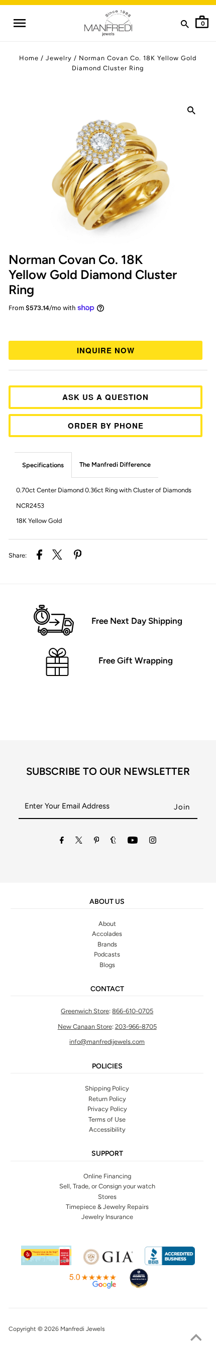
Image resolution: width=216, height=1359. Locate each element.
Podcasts (107, 954)
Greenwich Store (85, 1011)
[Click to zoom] (191, 112)
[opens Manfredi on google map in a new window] (92, 1287)
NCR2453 (30, 505)
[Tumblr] (113, 842)
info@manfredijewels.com (107, 1041)
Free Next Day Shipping (136, 621)
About (107, 923)
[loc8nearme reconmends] (138, 1287)
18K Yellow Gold (39, 520)
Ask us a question (105, 396)
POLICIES (107, 1066)
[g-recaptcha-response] (108, 1352)
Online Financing (107, 1176)
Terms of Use (107, 1119)
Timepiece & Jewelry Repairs (107, 1206)
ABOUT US (107, 902)
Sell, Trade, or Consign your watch (107, 1186)
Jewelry (59, 58)
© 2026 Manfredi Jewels (71, 1328)
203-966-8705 (136, 1026)
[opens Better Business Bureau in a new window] (170, 1263)
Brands (107, 944)
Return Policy (107, 1099)
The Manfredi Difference (115, 464)
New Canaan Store (85, 1026)
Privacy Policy (107, 1109)
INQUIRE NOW (106, 350)
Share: (18, 555)
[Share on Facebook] (39, 556)
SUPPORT (107, 1154)
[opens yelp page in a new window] (46, 1263)
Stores (107, 1196)
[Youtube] (133, 842)
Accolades (107, 933)
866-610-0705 (132, 1011)
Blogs (107, 965)
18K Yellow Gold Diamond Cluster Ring (93, 274)
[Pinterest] (96, 842)
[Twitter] (78, 842)
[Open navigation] (19, 23)
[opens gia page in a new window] (108, 1263)
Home (29, 58)
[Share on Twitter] (57, 556)
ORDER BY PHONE (106, 425)
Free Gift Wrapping (135, 660)
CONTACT (107, 989)
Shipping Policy (107, 1088)
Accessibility (107, 1129)
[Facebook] (62, 842)
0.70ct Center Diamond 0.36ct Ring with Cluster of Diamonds (103, 490)
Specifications (43, 465)
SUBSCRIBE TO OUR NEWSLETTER (108, 771)
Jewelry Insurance (107, 1216)
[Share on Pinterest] (78, 556)
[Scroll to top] (196, 1339)
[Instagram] (152, 842)
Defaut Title (108, 325)
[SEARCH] (184, 26)
